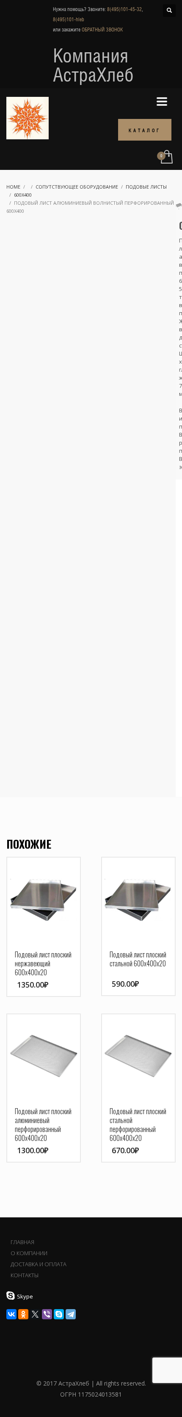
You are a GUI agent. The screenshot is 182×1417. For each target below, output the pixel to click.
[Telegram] (71, 1314)
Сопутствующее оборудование (77, 186)
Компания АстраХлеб (93, 65)
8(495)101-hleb (68, 20)
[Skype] (59, 1314)
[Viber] (47, 1314)
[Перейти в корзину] (166, 157)
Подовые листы (146, 186)
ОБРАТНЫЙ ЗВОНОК (102, 30)
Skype (25, 1296)
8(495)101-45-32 (124, 9)
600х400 (23, 195)
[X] (35, 1314)
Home (13, 186)
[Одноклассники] (23, 1314)
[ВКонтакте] (11, 1314)
